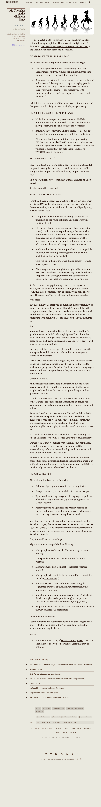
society (65, 732)
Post (39, 708)
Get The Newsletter (43, 717)
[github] (67, 753)
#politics (16, 38)
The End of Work (36, 683)
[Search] (89, 2)
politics (58, 732)
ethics (73, 728)
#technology (21, 40)
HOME (44, 737)
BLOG (54, 737)
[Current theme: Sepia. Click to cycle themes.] (80, 759)
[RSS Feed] (77, 753)
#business (10, 34)
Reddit (70, 708)
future (79, 728)
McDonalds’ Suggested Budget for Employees (47, 688)
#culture (17, 34)
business (58, 728)
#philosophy (21, 36)
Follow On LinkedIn (85, 717)
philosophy (87, 728)
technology (73, 732)
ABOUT (79, 737)
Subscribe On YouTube (70, 717)
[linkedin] (56, 753)
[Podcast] (72, 753)
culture (66, 728)
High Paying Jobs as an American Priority (45, 674)
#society (22, 38)
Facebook (80, 708)
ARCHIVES (66, 737)
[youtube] (51, 753)
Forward (40, 712)
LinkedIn (47, 708)
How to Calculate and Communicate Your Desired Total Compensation (57, 679)
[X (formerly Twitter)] (62, 753)
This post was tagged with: (42, 728)
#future (14, 36)
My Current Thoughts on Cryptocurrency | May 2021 (50, 697)
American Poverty (36, 669)
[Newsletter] (46, 753)
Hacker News (58, 708)
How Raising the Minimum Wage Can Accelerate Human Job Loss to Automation (61, 665)
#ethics (22, 34)
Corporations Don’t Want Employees (44, 693)
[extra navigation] (94, 2)
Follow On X (56, 717)
